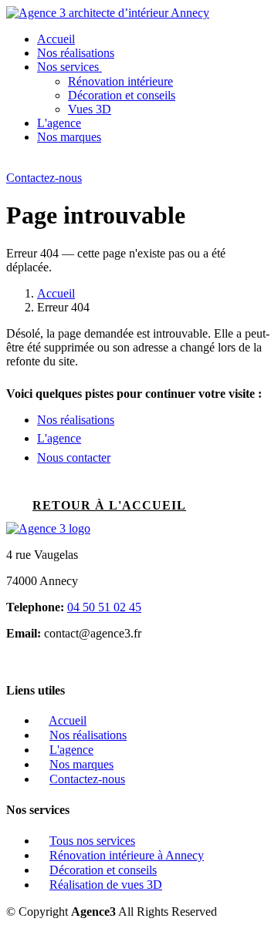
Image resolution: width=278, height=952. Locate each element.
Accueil (56, 38)
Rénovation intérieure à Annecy (126, 855)
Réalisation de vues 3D (105, 884)
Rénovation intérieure (120, 81)
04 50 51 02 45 (104, 607)
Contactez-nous (44, 177)
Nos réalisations (75, 52)
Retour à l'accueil (109, 505)
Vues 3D (89, 109)
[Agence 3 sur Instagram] (10, 659)
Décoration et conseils (121, 95)
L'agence (59, 123)
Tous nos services (92, 840)
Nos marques (69, 136)
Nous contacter (73, 457)
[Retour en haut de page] (10, 937)
